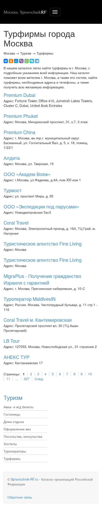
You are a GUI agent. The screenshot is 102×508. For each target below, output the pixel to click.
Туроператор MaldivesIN (30, 298)
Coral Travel (16, 222)
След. (39, 378)
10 (90, 374)
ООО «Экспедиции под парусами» (41, 206)
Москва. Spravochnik (25, 12)
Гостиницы (12, 414)
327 (26, 378)
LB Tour (12, 340)
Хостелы (10, 443)
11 (8, 378)
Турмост (13, 190)
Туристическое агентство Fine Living (43, 243)
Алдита (12, 157)
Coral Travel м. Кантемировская (38, 319)
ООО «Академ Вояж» (27, 174)
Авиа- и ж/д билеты (18, 406)
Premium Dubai (19, 94)
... (16, 378)
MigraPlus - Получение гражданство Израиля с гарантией (42, 279)
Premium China (19, 132)
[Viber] (21, 61)
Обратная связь (19, 497)
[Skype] (32, 61)
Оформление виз (17, 429)
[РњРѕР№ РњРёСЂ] (16, 61)
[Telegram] (37, 61)
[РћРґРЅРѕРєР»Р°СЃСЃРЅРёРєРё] (11, 61)
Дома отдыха (14, 421)
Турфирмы (12, 458)
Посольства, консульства (23, 436)
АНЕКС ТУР (16, 356)
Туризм (13, 397)
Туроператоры (15, 451)
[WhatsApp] (26, 61)
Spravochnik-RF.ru (24, 479)
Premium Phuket (21, 115)
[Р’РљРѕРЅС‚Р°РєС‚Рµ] (6, 61)
